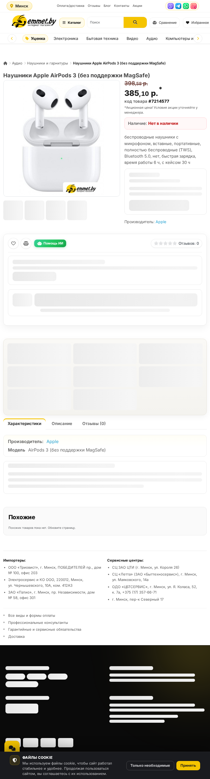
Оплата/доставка (70, 6)
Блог (107, 6)
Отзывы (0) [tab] (94, 423)
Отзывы (94, 6)
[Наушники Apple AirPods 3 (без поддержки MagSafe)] (61, 138)
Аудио (152, 38)
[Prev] (12, 38)
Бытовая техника (102, 38)
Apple (161, 221)
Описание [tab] (62, 423)
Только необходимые (150, 765)
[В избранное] (13, 243)
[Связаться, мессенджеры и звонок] (12, 748)
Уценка (38, 38)
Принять (188, 765)
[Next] (198, 38)
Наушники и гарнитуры (47, 63)
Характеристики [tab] (24, 423)
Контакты (121, 6)
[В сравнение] (26, 243)
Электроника (66, 38)
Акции (137, 6)
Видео (132, 38)
